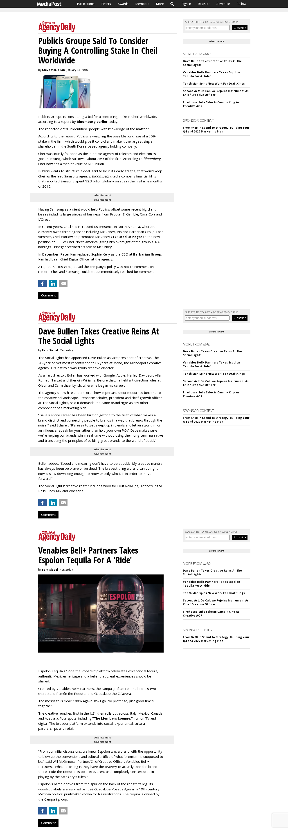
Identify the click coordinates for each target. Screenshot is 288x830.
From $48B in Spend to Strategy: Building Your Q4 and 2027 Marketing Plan (216, 129)
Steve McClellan (53, 70)
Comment (48, 295)
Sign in (186, 4)
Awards (123, 4)
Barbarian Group (147, 254)
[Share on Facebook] (42, 283)
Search (172, 4)
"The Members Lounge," (112, 718)
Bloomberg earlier (92, 121)
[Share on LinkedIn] (53, 283)
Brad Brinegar (130, 236)
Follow (241, 4)
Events (106, 4)
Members (142, 4)
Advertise (223, 4)
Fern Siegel (50, 350)
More (160, 4)
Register (204, 4)
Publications (85, 4)
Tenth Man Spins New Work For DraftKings (214, 83)
